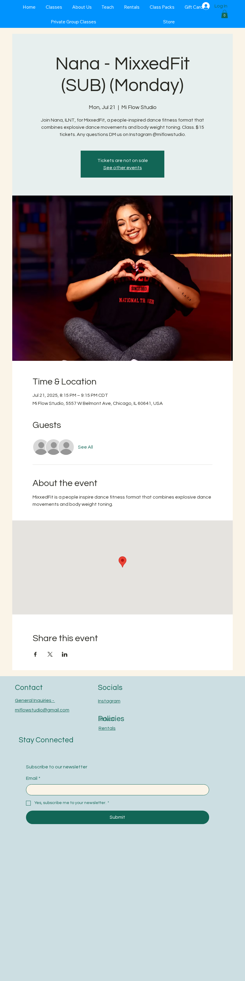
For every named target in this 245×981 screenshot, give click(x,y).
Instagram (109, 701)
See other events (122, 167)
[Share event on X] (50, 654)
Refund (107, 718)
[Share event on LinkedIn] (65, 654)
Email (33, 778)
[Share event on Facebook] (35, 654)
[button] (224, 14)
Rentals (107, 728)
